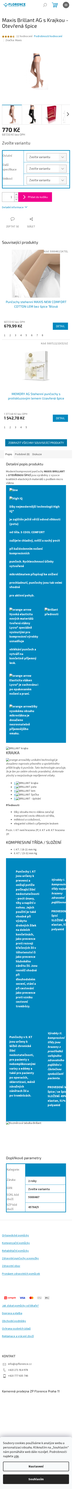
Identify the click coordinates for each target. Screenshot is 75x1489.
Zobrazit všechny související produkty (36, 442)
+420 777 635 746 (18, 1376)
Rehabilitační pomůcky (15, 1251)
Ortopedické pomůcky (15, 1235)
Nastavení (36, 1466)
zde (16, 1456)
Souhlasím (36, 1479)
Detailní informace (13, 207)
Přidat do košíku (38, 197)
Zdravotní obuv (11, 1266)
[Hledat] (45, 5)
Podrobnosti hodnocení (48, 36)
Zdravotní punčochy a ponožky (20, 1258)
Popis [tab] (8, 454)
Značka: (13, 40)
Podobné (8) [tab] (22, 454)
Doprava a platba (12, 1313)
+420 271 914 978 (18, 1370)
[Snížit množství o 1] (16, 199)
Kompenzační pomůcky (16, 1243)
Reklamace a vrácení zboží (18, 1336)
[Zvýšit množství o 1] (16, 194)
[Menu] (66, 5)
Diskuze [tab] (37, 454)
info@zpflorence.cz (20, 1364)
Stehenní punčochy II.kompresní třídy (41, 1170)
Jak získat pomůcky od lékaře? (20, 1306)
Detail (60, 326)
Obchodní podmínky (14, 1321)
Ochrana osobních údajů (16, 1329)
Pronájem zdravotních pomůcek (21, 1274)
